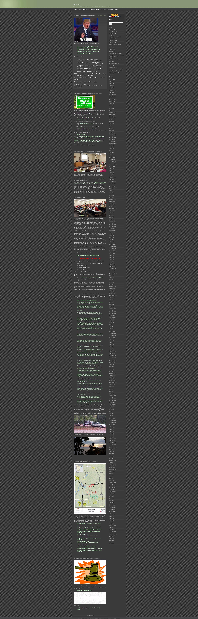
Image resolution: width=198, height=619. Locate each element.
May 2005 (111, 542)
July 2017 (111, 277)
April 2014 (111, 348)
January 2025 (112, 114)
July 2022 (111, 168)
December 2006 (112, 507)
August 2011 (112, 406)
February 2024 (112, 134)
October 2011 (112, 402)
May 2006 (111, 520)
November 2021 (112, 183)
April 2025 (111, 108)
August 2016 (112, 297)
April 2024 (111, 130)
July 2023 (111, 146)
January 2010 (112, 440)
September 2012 (113, 382)
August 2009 (112, 449)
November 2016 (112, 291)
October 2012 (112, 380)
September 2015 (113, 317)
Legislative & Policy (88, 85)
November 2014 (112, 335)
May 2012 (111, 389)
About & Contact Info (83, 9)
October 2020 (112, 206)
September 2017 (113, 273)
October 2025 (112, 97)
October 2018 (112, 250)
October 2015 (112, 315)
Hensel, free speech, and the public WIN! (83, 558)
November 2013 (112, 357)
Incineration (112, 40)
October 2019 (112, 228)
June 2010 (111, 431)
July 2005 (111, 538)
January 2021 (112, 201)
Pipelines (111, 51)
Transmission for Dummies (115, 69)
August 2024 (112, 123)
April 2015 (111, 326)
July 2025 (111, 103)
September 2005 (113, 534)
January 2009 (112, 462)
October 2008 (112, 467)
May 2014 (111, 346)
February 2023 (112, 155)
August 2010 (112, 427)
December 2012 (112, 377)
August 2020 (112, 210)
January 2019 (112, 244)
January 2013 (112, 375)
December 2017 (112, 268)
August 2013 (112, 362)
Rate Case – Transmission (115, 59)
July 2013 (111, 364)
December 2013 (112, 355)
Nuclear (111, 47)
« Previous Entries (90, 615)
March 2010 (112, 436)
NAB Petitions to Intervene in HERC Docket (83, 93)
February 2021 (112, 199)
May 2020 (111, 215)
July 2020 (111, 212)
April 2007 (111, 500)
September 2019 (113, 230)
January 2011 (112, 418)
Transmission (112, 67)
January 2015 (112, 331)
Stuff (110, 65)
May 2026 (111, 85)
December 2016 (112, 290)
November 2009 (112, 444)
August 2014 (112, 340)
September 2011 (112, 404)
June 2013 (111, 366)
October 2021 (112, 184)
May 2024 (111, 128)
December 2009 (112, 442)
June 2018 (111, 257)
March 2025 (112, 110)
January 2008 (112, 484)
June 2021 (111, 192)
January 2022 (112, 179)
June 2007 (111, 496)
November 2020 (112, 204)
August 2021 (112, 188)
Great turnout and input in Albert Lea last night (84, 151)
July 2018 (111, 255)
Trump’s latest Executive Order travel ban (85, 15)
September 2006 (113, 513)
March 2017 (112, 284)
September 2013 (113, 360)
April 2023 (111, 152)
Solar (110, 61)
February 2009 (112, 460)
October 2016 (112, 293)
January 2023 (112, 157)
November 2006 (112, 509)
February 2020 (112, 221)
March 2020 (112, 219)
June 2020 (111, 213)
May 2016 (111, 302)
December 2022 (112, 159)
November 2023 (112, 139)
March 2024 (112, 132)
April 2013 (111, 369)
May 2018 (111, 259)
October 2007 (112, 489)
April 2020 (111, 217)
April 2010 (111, 435)
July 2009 (111, 451)
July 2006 (111, 516)
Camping (111, 29)
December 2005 (112, 529)
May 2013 (111, 368)
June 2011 (111, 409)
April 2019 (111, 239)
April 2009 (111, 456)
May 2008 (111, 476)
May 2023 (111, 150)
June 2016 (111, 300)
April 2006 (111, 522)
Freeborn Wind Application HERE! (82, 461)
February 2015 (112, 329)
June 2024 (111, 126)
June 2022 (111, 170)
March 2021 (112, 197)
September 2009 (113, 447)
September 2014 (113, 339)
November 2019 (112, 226)
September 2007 (113, 491)
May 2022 (111, 172)
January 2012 (112, 397)
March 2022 (112, 175)
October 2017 (112, 271)
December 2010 (112, 420)
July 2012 (111, 386)
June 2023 (111, 148)
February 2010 (112, 438)
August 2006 (112, 514)
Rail (110, 58)
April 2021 (111, 195)
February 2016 (112, 308)
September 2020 (113, 208)
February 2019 (112, 242)
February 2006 (112, 525)
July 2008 (111, 473)
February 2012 (112, 395)
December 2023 (112, 137)
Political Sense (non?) (97, 85)
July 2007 (111, 494)
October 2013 (112, 358)
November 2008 (112, 465)
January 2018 (112, 266)
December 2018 (112, 246)
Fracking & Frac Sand (114, 36)
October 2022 (112, 163)
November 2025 (112, 96)
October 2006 (112, 511)
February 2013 (112, 373)
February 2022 (112, 177)
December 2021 (112, 181)
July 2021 (111, 190)
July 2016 (111, 299)
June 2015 (111, 322)
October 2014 (112, 337)
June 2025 (111, 105)
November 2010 (112, 422)
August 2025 (112, 101)
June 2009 (111, 453)
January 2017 (112, 288)
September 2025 (113, 99)
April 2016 (111, 304)
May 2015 (111, 324)
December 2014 (112, 333)
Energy (110, 35)
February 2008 (112, 482)
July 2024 (111, 125)
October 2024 (112, 119)
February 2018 (112, 264)
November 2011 (112, 400)
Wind (110, 73)
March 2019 (112, 241)
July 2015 (111, 320)
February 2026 (112, 90)
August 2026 (112, 79)
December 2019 (112, 224)
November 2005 (112, 531)
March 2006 (112, 523)
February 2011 (112, 416)
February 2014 (112, 351)
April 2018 (111, 261)
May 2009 (111, 455)
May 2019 (111, 237)
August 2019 (112, 232)
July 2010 (111, 429)
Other (110, 49)
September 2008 (113, 469)
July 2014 (111, 342)
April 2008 (111, 478)
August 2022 (112, 166)
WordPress (117, 618)
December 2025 (112, 94)
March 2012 (112, 393)
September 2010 (113, 426)
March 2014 (112, 349)
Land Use (111, 42)
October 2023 (112, 141)
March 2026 (112, 88)
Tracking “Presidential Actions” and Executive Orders (104, 9)
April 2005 (111, 543)
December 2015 (112, 311)
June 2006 (111, 518)
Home (75, 9)
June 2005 (111, 540)
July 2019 (111, 233)
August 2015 (112, 319)
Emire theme (94, 618)
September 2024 (113, 121)
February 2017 (112, 286)
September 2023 (113, 143)
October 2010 (112, 424)
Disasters (81, 85)
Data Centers (112, 31)
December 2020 (112, 203)
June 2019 (111, 235)
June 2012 (111, 387)
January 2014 (112, 353)
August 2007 (112, 493)
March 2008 (112, 480)
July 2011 (111, 407)
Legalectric (76, 4)
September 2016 (113, 295)
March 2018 (112, 262)
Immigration (111, 38)
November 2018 (112, 248)
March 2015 (112, 328)
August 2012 (112, 384)
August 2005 (112, 536)
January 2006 (112, 527)
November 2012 (112, 378)
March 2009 (112, 458)
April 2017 (111, 282)
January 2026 (112, 92)
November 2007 (112, 487)
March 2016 (112, 306)
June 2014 (111, 344)
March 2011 (111, 415)
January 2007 (112, 505)
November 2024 (112, 117)
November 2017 (112, 270)
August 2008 (112, 471)
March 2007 (112, 502)
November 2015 (112, 313)
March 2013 (112, 371)
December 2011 (112, 398)
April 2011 (111, 413)
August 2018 (112, 253)
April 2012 (111, 391)
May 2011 (111, 411)
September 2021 (113, 186)
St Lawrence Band (113, 63)
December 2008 (112, 464)
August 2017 (112, 275)
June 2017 (111, 279)
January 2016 (112, 310)
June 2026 (111, 83)
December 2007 (112, 485)
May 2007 (111, 498)
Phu (108, 618)
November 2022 (112, 161)
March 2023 (112, 154)
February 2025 (112, 112)
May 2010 (111, 433)
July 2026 (111, 81)
